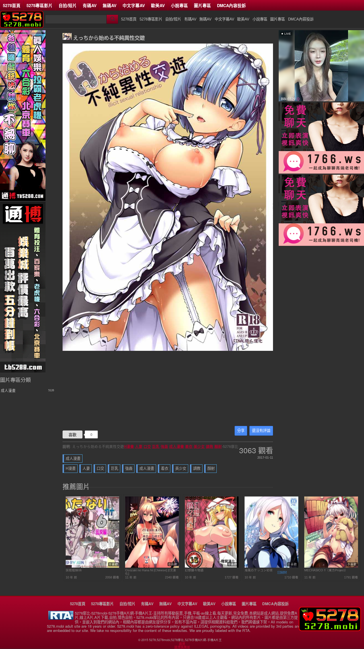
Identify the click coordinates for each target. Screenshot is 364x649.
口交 (147, 446)
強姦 (164, 446)
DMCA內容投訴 (231, 5)
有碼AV (90, 5)
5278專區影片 (39, 5)
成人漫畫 (176, 446)
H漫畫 (129, 446)
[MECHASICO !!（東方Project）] (331, 566)
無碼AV (110, 5)
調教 (209, 446)
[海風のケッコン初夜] (271, 566)
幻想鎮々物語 (194, 570)
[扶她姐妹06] (92, 566)
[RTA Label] (60, 618)
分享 (241, 430)
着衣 (189, 446)
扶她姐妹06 (74, 570)
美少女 (199, 446)
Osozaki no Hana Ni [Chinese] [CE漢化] (150, 571)
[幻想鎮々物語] (212, 566)
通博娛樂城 (182, 647)
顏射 (218, 446)
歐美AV (158, 5)
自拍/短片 (68, 5)
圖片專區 (202, 5)
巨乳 (156, 446)
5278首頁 (11, 5)
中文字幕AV (134, 5)
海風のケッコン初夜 (259, 570)
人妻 (138, 446)
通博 (182, 643)
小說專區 (179, 5)
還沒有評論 (261, 430)
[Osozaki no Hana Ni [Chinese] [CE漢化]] (152, 566)
